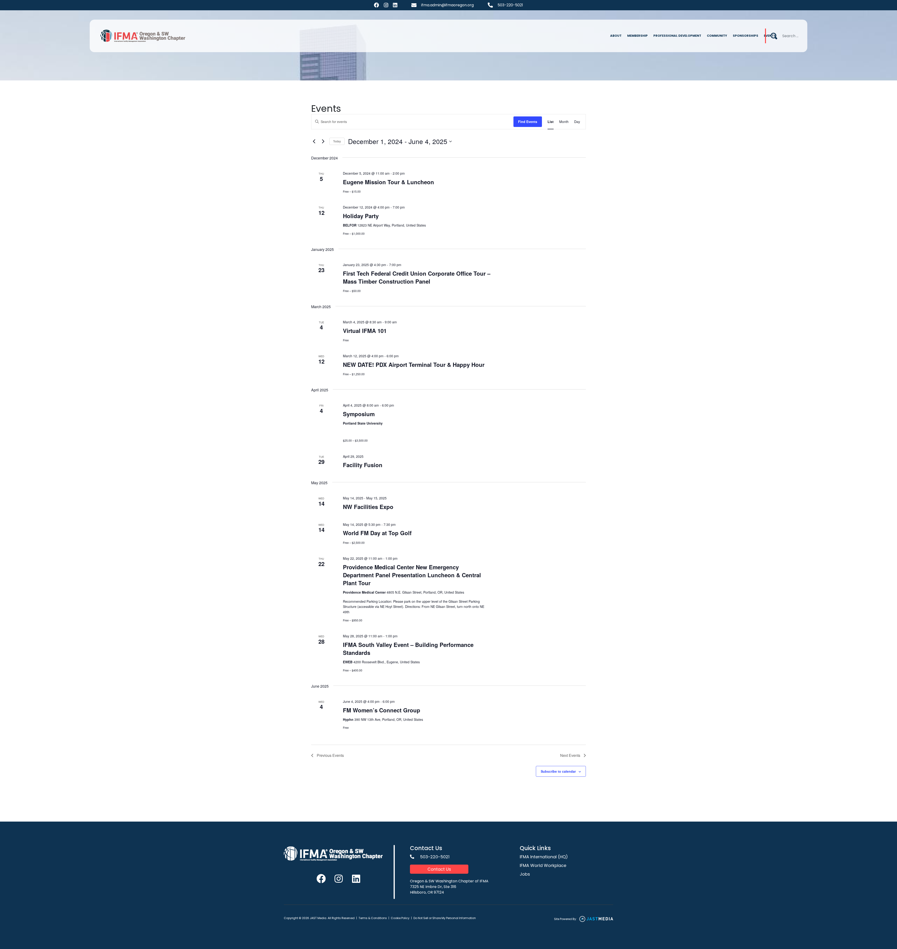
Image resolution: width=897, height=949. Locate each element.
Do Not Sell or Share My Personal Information (444, 918)
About (616, 35)
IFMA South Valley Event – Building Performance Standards (408, 649)
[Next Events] (323, 141)
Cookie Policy (400, 918)
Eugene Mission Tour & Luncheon (388, 182)
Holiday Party (361, 216)
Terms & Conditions (373, 918)
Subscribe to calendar (558, 771)
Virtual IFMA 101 (365, 331)
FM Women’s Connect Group (381, 710)
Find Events (527, 121)
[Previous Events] (314, 141)
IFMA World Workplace (543, 865)
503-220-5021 (510, 5)
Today (337, 141)
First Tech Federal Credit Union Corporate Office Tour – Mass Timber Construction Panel (416, 277)
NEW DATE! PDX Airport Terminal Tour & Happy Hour (413, 364)
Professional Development (677, 35)
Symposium (359, 414)
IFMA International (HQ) (544, 857)
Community (717, 35)
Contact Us (439, 869)
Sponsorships (745, 35)
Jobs (525, 874)
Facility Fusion (362, 465)
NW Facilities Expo (368, 507)
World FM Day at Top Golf (377, 533)
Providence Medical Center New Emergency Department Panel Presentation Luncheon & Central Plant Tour (412, 575)
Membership (637, 35)
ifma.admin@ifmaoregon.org (447, 5)
